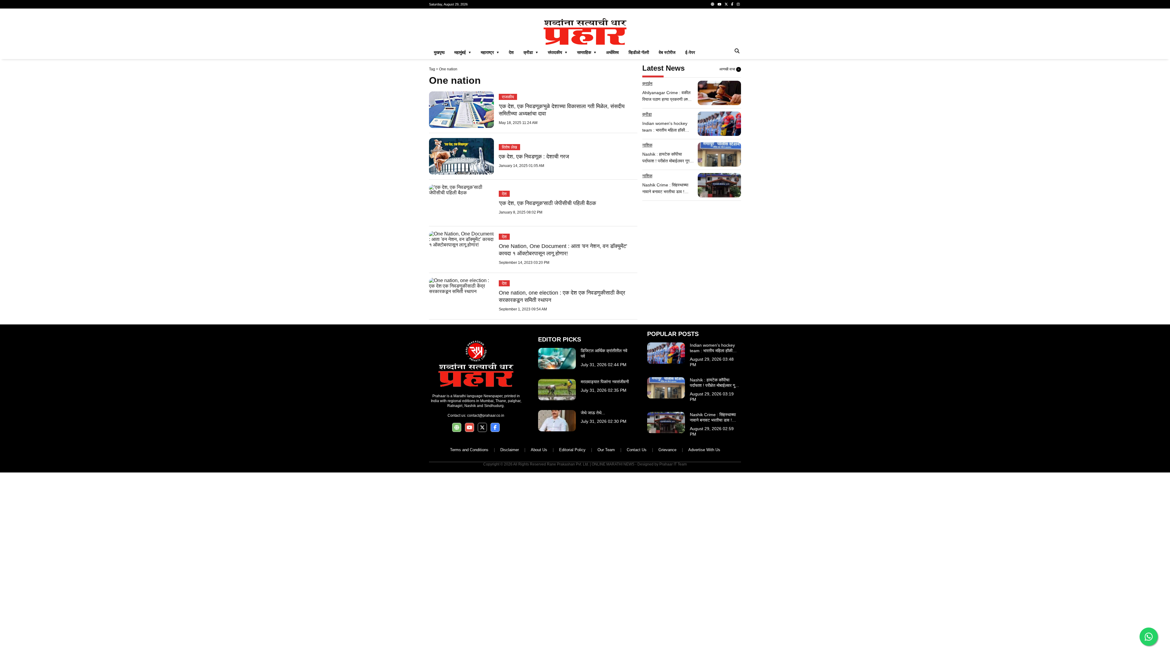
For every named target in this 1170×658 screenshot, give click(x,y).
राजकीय (508, 96)
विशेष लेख (509, 147)
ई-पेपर (690, 52)
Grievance (667, 450)
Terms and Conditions (469, 450)
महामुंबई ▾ (462, 52)
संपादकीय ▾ (557, 52)
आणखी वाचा (729, 69)
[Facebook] (732, 4)
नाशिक (647, 145)
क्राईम (647, 83)
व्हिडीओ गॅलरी (639, 52)
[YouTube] (719, 4)
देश (511, 52)
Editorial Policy (572, 450)
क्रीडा (647, 114)
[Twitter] (726, 4)
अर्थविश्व (612, 52)
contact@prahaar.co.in (485, 415)
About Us (539, 450)
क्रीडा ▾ (530, 52)
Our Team (606, 450)
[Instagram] (738, 4)
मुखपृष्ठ (439, 52)
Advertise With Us (704, 450)
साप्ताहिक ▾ (586, 52)
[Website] (712, 4)
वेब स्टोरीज (667, 52)
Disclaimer (509, 450)
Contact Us (637, 450)
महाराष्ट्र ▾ (490, 52)
